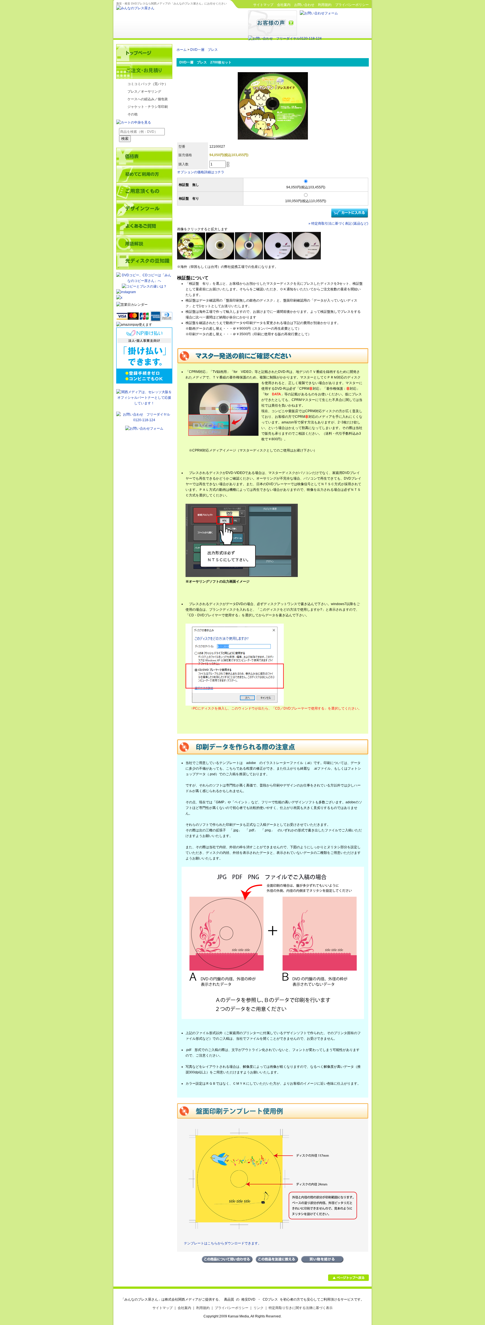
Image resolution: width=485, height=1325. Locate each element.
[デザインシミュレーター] (144, 208)
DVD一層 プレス (204, 50)
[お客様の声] (272, 35)
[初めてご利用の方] (144, 174)
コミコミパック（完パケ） (147, 84)
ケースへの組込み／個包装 (147, 99)
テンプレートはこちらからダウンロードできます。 (219, 1243)
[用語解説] (144, 243)
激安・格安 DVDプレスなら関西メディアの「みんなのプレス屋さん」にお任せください (171, 3)
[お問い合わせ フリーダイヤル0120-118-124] (285, 38)
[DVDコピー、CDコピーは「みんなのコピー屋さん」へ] (144, 281)
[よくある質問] (144, 226)
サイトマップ (263, 5)
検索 (125, 138)
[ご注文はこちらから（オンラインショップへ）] (144, 70)
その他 (132, 114)
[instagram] (126, 292)
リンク (258, 1308)
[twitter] (144, 297)
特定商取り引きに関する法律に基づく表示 (301, 1308)
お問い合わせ (304, 5)
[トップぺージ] (144, 52)
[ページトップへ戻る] (348, 1280)
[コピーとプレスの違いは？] (144, 286)
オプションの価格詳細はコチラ (200, 172)
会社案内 (283, 5)
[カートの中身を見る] (133, 122)
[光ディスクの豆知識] (144, 261)
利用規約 (324, 5)
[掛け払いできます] (144, 382)
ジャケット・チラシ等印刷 (147, 107)
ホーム (182, 50)
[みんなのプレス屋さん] (135, 8)
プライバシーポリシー (352, 5)
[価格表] (144, 156)
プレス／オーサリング (144, 91)
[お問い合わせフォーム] (319, 13)
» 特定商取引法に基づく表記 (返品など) (338, 223)
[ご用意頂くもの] (144, 191)
